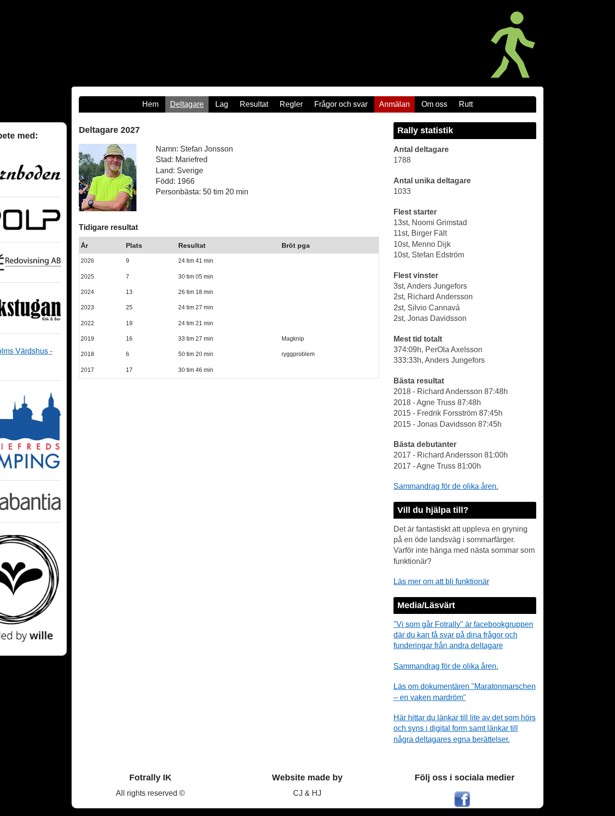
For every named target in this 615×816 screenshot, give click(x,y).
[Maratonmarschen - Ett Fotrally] (431, 43)
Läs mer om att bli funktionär (441, 581)
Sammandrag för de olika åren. (446, 486)
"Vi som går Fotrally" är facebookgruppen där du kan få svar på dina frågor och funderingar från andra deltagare (463, 635)
